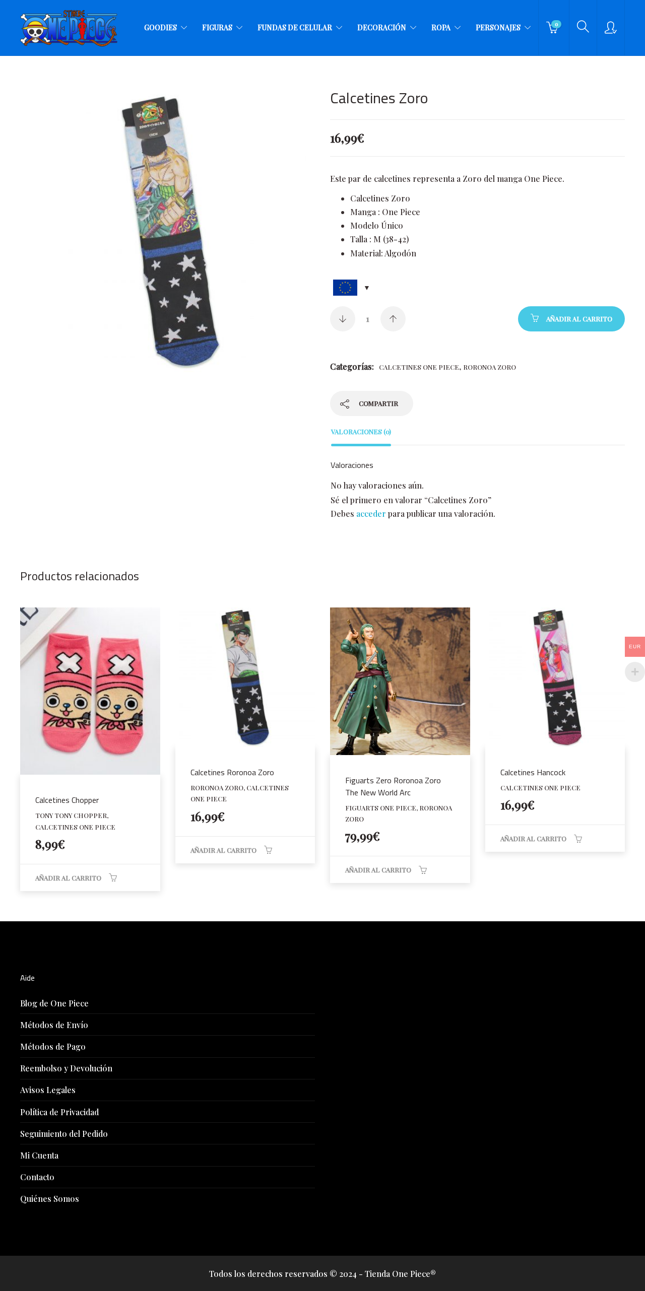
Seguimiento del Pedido (64, 1133)
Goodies (160, 27)
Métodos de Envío (54, 1025)
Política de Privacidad (59, 1112)
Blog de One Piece (54, 1003)
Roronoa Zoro (489, 367)
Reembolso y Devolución (66, 1068)
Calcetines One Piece (419, 367)
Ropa (440, 27)
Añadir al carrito (579, 318)
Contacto (37, 1177)
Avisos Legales (48, 1089)
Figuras (217, 27)
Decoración (381, 27)
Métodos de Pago (53, 1046)
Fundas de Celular (294, 27)
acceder (371, 513)
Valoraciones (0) (361, 431)
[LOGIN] (611, 27)
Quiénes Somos (49, 1198)
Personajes (498, 27)
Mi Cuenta (39, 1155)
